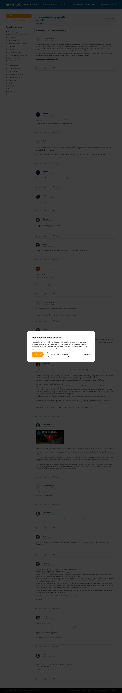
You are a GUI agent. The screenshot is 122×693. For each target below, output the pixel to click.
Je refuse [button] (86, 354)
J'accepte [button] (37, 354)
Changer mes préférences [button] (58, 354)
